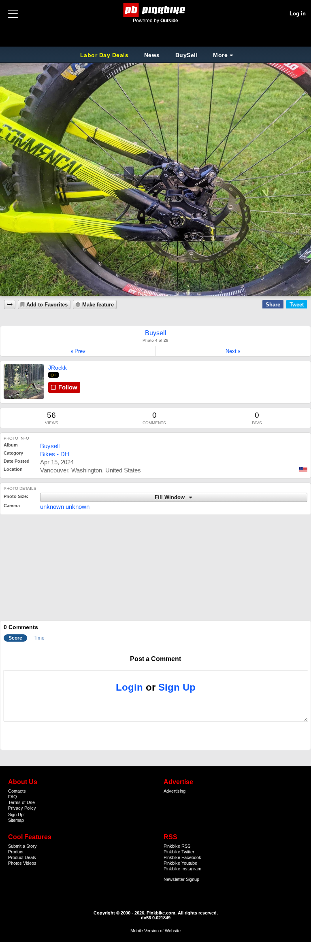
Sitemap (16, 820)
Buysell (50, 445)
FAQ (12, 796)
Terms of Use (21, 802)
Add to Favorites (47, 305)
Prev (80, 351)
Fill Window (170, 497)
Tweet (297, 305)
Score (15, 638)
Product (15, 851)
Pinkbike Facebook (182, 857)
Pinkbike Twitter (179, 851)
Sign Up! (16, 814)
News (152, 55)
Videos (29, 863)
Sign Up (177, 687)
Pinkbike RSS (177, 846)
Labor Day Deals (105, 55)
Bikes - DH (54, 454)
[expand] (9, 304)
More (220, 55)
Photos (15, 863)
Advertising (174, 791)
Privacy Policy (22, 808)
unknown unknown (64, 506)
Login (129, 687)
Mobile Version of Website (155, 930)
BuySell (186, 55)
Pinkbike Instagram (182, 868)
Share (273, 305)
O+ (54, 375)
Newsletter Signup (181, 879)
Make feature (98, 305)
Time (39, 638)
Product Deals (22, 857)
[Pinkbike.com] (156, 10)
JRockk (57, 367)
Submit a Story (22, 846)
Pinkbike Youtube (180, 863)
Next (231, 351)
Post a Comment (155, 658)
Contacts (17, 791)
